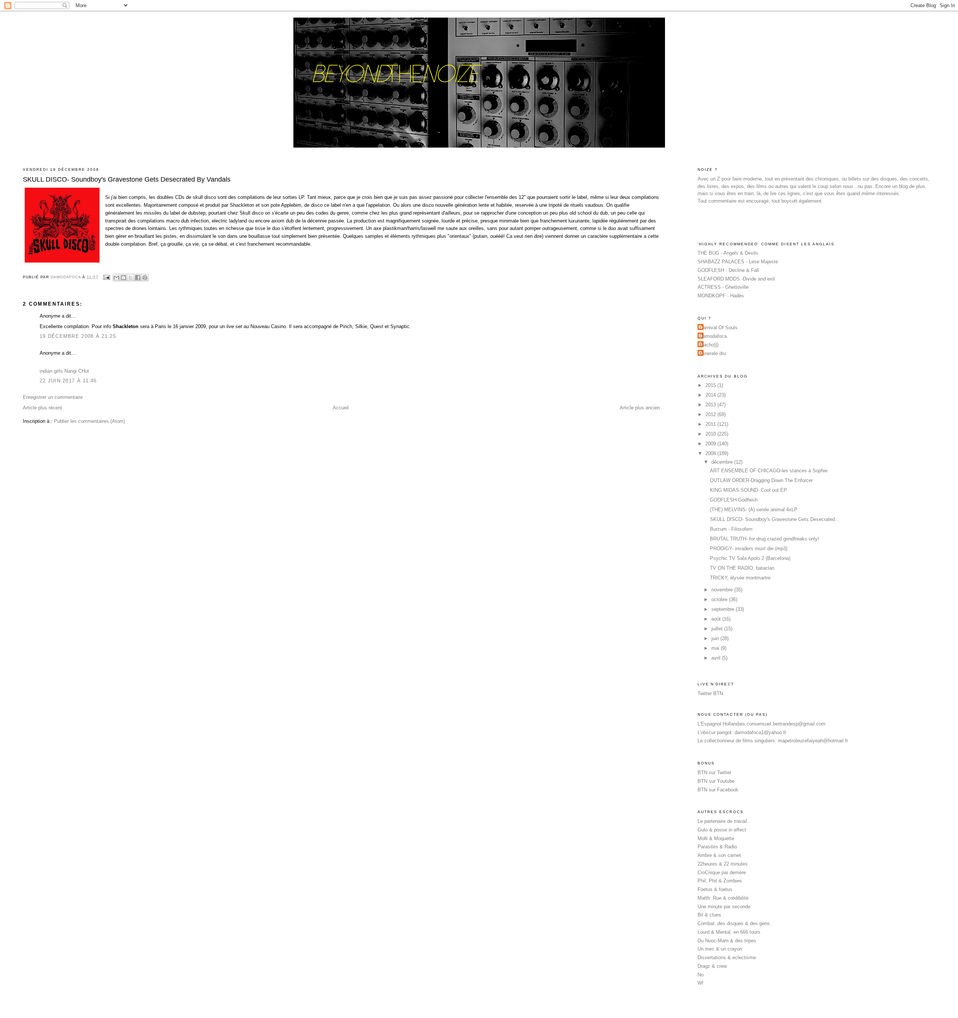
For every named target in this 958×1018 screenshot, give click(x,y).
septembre (723, 609)
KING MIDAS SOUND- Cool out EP (748, 490)
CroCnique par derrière (722, 872)
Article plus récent (42, 407)
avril (716, 658)
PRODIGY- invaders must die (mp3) (748, 548)
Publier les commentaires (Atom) (89, 421)
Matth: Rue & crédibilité (723, 898)
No (701, 975)
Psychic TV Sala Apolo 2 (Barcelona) (750, 558)
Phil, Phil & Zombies (720, 881)
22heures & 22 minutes (723, 864)
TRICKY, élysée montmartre (740, 578)
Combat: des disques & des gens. (734, 923)
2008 (711, 453)
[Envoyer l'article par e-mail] (106, 277)
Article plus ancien (640, 407)
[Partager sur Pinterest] (145, 277)
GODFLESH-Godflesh (733, 500)
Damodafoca (713, 336)
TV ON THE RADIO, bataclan (742, 568)
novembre (722, 590)
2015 (711, 385)
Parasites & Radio (717, 846)
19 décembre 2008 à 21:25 (78, 336)
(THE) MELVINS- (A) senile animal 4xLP (753, 509)
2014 (711, 395)
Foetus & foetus (715, 889)
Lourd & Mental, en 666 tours (729, 932)
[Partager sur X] (130, 277)
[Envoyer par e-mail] (116, 277)
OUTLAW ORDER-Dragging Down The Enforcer (761, 480)
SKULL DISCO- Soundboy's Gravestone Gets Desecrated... (774, 519)
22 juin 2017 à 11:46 (68, 381)
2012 (711, 414)
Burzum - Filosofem (731, 529)
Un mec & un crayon (720, 949)
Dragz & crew (712, 966)
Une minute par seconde (724, 906)
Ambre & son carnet (719, 855)
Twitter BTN (710, 693)
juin (715, 638)
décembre (722, 462)
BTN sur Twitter (714, 772)
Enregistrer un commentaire (53, 397)
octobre (720, 599)
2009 (711, 443)
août (716, 619)
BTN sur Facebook (718, 790)
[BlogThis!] (123, 277)
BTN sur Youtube (716, 781)
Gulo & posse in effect (722, 830)
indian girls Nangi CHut (64, 371)
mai (716, 648)
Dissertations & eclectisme (727, 957)
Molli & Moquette (716, 838)
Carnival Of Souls (718, 327)
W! (701, 983)
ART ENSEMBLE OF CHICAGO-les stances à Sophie (768, 470)
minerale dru (712, 353)
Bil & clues (709, 915)
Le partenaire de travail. (723, 821)
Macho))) (708, 345)
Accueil (341, 407)
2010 (711, 434)
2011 (711, 424)
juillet (717, 628)
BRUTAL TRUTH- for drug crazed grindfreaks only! (764, 539)
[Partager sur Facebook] (137, 277)
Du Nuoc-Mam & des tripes (727, 940)
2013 (711, 404)
